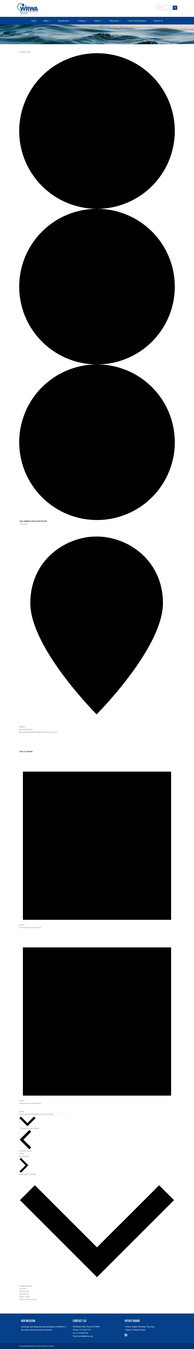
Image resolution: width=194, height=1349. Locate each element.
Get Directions (51, 732)
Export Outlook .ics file (28, 1299)
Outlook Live (24, 1294)
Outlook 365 (24, 1291)
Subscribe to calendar (27, 1174)
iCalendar (22, 1288)
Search (175, 8)
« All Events (23, 524)
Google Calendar (25, 1286)
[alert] (97, 841)
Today (21, 1111)
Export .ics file (24, 1297)
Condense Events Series (30, 1128)
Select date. (40, 1114)
